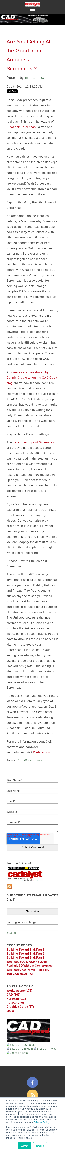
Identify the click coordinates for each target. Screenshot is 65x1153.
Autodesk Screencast (21, 126)
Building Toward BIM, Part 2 (25, 953)
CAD (13, 994)
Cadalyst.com (42, 752)
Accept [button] (24, 1145)
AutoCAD (15, 1002)
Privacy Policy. (42, 1122)
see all (10, 1010)
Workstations (19, 990)
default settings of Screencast (34, 442)
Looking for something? (21, 922)
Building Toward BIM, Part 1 (25, 957)
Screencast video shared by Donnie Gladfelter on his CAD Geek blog (31, 378)
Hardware (16, 998)
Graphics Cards (20, 1006)
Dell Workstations (29, 760)
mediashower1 (37, 78)
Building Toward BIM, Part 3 (25, 949)
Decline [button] (40, 1145)
